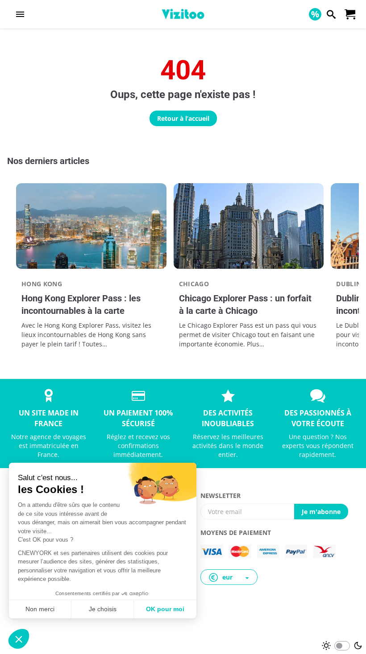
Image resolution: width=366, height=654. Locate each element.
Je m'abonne (321, 511)
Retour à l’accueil (183, 118)
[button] (229, 577)
